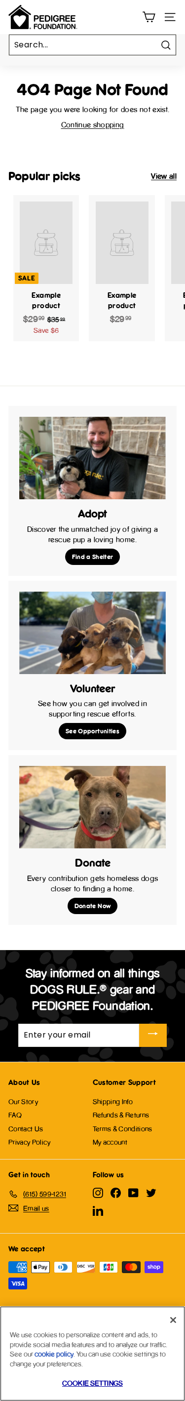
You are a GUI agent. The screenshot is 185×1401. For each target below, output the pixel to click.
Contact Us (25, 1128)
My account (110, 1142)
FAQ (15, 1115)
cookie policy (54, 1354)
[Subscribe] (153, 1035)
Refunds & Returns (121, 1115)
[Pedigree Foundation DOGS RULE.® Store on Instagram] (98, 1192)
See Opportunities (92, 731)
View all (164, 176)
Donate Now (92, 906)
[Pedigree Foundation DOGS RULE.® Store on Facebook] (116, 1192)
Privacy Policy (29, 1142)
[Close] (173, 1320)
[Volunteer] (92, 633)
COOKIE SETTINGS (92, 1383)
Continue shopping (92, 124)
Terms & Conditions (122, 1128)
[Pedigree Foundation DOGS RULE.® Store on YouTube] (133, 1192)
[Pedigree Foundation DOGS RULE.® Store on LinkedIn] (98, 1210)
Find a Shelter (92, 556)
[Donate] (92, 807)
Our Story (23, 1101)
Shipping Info (113, 1101)
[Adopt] (92, 458)
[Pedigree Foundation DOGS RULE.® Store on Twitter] (151, 1192)
